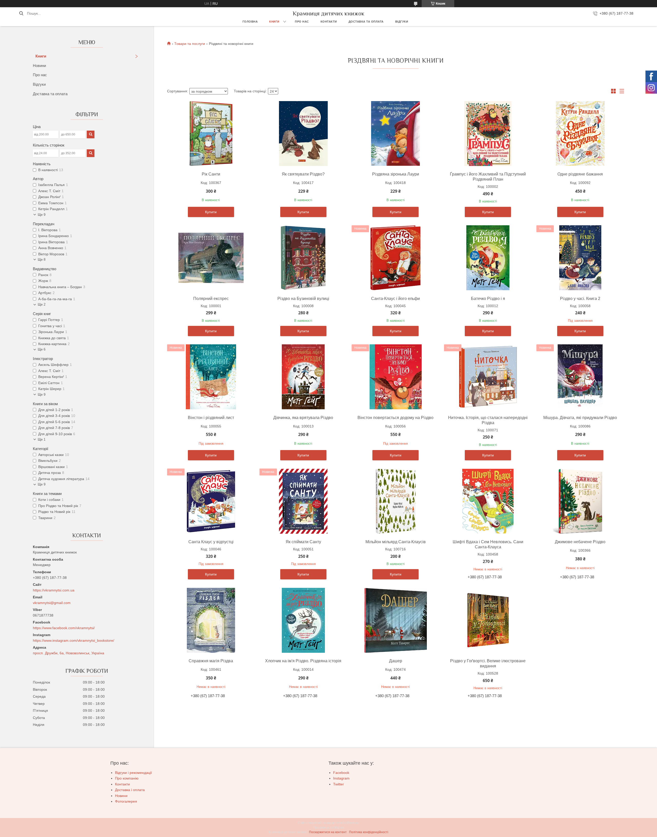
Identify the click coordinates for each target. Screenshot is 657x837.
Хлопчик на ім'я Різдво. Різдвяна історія (303, 661)
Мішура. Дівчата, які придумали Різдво (580, 417)
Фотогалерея (126, 801)
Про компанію (127, 778)
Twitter (338, 784)
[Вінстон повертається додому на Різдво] (395, 377)
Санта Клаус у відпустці (211, 542)
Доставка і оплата (130, 790)
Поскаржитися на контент (328, 832)
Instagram (341, 778)
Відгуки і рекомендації (133, 773)
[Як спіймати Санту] (303, 501)
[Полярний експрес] (211, 257)
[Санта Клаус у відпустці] (211, 501)
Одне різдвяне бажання (580, 174)
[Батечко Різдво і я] (487, 257)
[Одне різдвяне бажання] (580, 133)
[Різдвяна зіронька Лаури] (395, 133)
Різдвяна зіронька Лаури (395, 174)
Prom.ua (353, 823)
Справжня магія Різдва (211, 661)
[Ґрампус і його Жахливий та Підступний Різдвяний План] (487, 133)
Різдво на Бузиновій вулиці (303, 298)
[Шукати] (21, 13)
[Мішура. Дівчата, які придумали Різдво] (580, 377)
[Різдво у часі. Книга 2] (580, 257)
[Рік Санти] (211, 133)
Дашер (395, 661)
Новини (39, 65)
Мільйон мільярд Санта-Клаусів (395, 542)
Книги (274, 21)
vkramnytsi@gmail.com (52, 603)
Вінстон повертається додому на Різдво (395, 417)
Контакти (329, 21)
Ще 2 (41, 304)
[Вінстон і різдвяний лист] (211, 377)
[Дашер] (395, 620)
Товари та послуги (189, 44)
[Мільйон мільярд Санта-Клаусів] (395, 501)
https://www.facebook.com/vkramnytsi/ (64, 628)
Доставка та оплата (366, 21)
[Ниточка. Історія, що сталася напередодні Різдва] (487, 377)
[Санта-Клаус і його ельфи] (395, 257)
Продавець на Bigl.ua (328, 827)
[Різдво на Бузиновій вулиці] (303, 257)
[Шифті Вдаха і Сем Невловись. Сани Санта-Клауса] (487, 501)
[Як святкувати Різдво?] (303, 133)
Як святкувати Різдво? (303, 174)
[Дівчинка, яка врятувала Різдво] (303, 377)
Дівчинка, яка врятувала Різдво (303, 417)
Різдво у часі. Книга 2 (580, 298)
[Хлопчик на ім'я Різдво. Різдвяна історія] (303, 620)
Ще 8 (41, 259)
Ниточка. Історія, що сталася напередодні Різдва (488, 420)
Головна (250, 21)
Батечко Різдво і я (488, 298)
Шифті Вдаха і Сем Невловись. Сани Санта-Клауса (488, 544)
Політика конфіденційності (368, 832)
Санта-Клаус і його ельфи (395, 298)
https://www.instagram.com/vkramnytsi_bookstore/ (73, 640)
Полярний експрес (211, 298)
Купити (211, 212)
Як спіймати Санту (303, 542)
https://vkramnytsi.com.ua (53, 590)
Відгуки (401, 21)
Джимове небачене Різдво (580, 542)
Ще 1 (41, 439)
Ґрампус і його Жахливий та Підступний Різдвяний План (488, 176)
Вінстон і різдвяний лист (211, 417)
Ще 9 (41, 215)
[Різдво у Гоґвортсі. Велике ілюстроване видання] (487, 620)
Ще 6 (41, 349)
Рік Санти (211, 174)
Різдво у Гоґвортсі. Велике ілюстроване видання (488, 663)
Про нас (302, 21)
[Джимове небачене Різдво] (580, 501)
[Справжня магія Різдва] (211, 620)
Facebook (341, 773)
